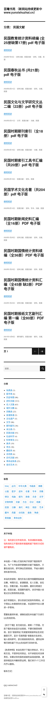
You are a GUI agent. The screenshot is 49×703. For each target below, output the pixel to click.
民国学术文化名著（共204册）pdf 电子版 (24, 192)
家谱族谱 (10, 415)
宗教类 (9, 411)
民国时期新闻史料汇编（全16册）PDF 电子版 (22, 221)
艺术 (41, 507)
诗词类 (9, 454)
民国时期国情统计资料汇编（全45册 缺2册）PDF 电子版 (23, 284)
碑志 (28, 507)
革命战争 (18, 517)
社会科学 (10, 436)
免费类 (9, 390)
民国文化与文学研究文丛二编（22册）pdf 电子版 (23, 104)
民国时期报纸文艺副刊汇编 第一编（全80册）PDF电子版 (24, 318)
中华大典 (22, 486)
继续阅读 (8, 50)
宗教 (41, 491)
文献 (39, 57)
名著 (28, 491)
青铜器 (8, 517)
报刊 (35, 336)
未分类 (9, 429)
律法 (7, 496)
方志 (25, 501)
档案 (38, 501)
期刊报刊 (20, 336)
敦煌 (28, 496)
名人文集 (10, 404)
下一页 (41, 354)
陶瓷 (36, 512)
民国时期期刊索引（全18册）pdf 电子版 (23, 133)
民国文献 (27, 57)
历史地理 (10, 397)
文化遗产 (10, 418)
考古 (8, 447)
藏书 (7, 512)
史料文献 (19, 57)
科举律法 (10, 440)
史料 (34, 57)
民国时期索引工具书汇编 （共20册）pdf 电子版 (23, 162)
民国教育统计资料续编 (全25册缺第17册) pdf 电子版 (24, 40)
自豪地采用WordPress (11, 698)
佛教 (40, 486)
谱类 (30, 512)
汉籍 (14, 507)
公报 (7, 491)
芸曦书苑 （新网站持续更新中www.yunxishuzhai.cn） (23, 10)
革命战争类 (11, 461)
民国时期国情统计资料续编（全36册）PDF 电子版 (24, 253)
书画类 (32, 486)
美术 (8, 443)
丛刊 (14, 486)
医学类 (9, 393)
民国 (5, 91)
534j (7, 486)
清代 (21, 507)
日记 (32, 501)
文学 (18, 120)
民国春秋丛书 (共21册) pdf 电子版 (21, 72)
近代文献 (10, 457)
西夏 (14, 512)
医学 (14, 491)
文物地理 (9, 501)
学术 (32, 208)
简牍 (34, 507)
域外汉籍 (10, 408)
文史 (34, 496)
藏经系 (9, 450)
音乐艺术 (10, 464)
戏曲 (14, 496)
